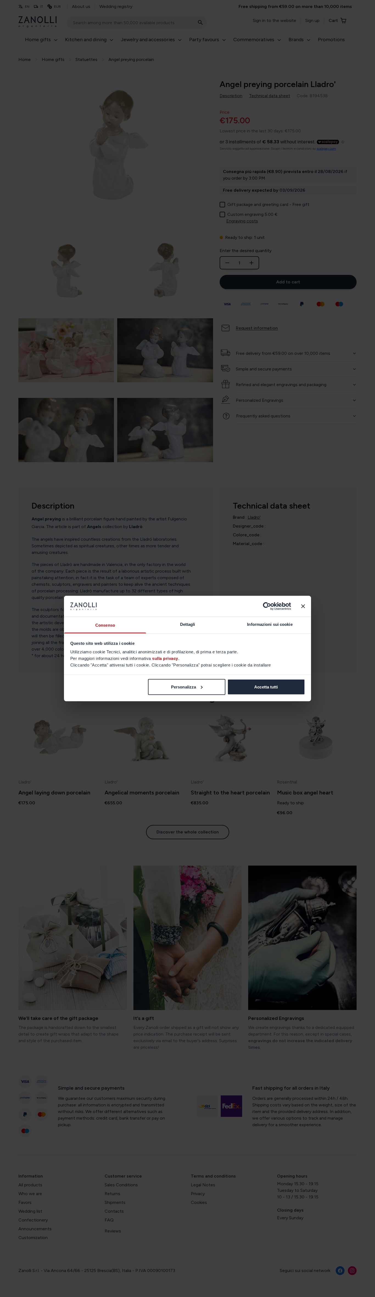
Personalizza (183, 686)
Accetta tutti (266, 686)
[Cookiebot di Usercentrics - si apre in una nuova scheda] (267, 606)
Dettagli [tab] (187, 624)
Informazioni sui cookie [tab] (269, 624)
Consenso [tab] (105, 625)
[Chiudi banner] (303, 606)
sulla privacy (165, 658)
